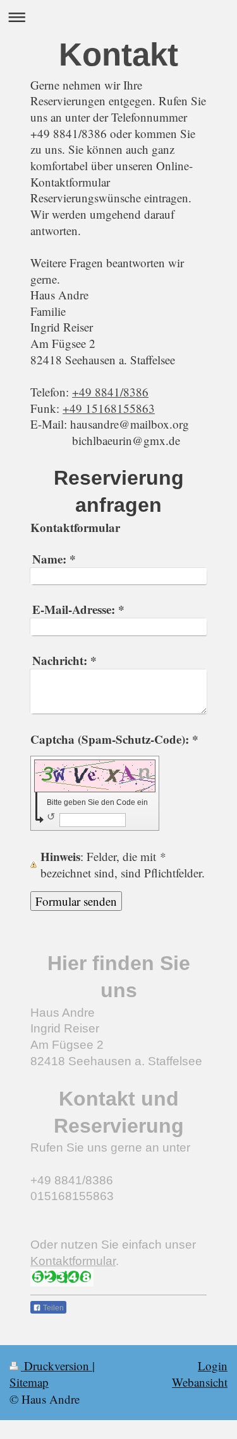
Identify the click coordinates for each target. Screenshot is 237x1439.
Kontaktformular (73, 1261)
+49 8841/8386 (110, 392)
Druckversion (56, 1365)
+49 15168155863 (109, 408)
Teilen (52, 1307)
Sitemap (29, 1382)
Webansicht (200, 1382)
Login (213, 1365)
